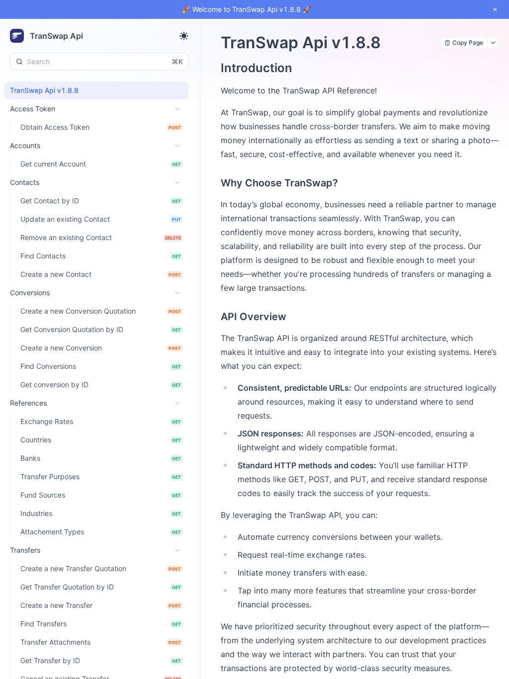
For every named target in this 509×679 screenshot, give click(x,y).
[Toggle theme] (183, 35)
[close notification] (495, 9)
